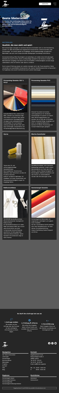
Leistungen (5, 356)
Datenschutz (34, 380)
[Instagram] (52, 343)
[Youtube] (55, 343)
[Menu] (55, 3)
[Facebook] (49, 343)
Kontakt (4, 366)
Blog (3, 369)
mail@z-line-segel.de (40, 364)
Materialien (5, 362)
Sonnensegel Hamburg (8, 380)
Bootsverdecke (6, 360)
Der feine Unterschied (8, 354)
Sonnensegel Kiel (7, 381)
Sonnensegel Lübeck (8, 378)
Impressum (34, 378)
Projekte (4, 364)
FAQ (3, 367)
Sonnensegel (6, 358)
